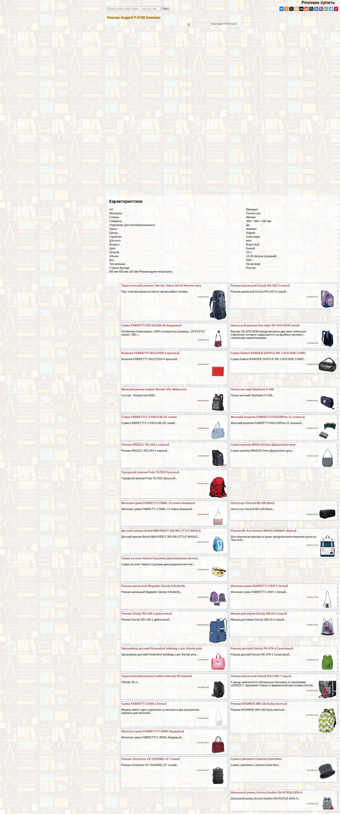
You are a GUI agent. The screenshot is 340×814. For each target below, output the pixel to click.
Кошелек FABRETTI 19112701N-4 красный (150, 353)
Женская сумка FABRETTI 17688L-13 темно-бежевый (158, 503)
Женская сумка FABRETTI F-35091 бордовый (152, 731)
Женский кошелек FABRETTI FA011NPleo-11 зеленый (268, 417)
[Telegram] (331, 9)
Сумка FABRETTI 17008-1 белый (143, 703)
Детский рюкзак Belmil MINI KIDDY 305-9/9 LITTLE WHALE (161, 530)
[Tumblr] (316, 9)
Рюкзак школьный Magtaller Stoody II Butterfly (153, 585)
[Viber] (321, 9)
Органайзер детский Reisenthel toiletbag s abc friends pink (161, 648)
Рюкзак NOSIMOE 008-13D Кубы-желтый (259, 703)
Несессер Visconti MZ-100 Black (253, 503)
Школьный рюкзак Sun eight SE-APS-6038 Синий (265, 325)
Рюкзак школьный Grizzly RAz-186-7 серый (261, 676)
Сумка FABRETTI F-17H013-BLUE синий (149, 417)
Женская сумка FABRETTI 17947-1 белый (259, 585)
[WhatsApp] (326, 9)
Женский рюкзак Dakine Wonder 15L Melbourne (154, 389)
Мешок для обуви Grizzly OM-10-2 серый (259, 613)
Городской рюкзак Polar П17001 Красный (150, 472)
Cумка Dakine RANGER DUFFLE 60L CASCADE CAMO (268, 353)
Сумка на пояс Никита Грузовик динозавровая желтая (159, 558)
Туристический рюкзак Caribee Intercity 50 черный (156, 676)
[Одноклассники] (286, 9)
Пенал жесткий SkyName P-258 (252, 389)
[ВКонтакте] (281, 9)
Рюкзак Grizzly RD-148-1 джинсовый (146, 613)
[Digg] (301, 9)
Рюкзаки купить (320, 2)
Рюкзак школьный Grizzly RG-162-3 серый (260, 285)
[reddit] (306, 9)
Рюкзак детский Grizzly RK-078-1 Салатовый (262, 648)
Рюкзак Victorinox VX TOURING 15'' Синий (150, 759)
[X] (291, 9)
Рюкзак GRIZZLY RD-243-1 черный (145, 444)
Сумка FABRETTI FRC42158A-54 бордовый (151, 325)
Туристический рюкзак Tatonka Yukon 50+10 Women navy (161, 285)
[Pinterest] (336, 9)
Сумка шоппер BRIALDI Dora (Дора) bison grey (263, 444)
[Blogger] (296, 9)
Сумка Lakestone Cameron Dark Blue (256, 759)
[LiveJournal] (311, 9)
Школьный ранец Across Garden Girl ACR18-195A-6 (266, 792)
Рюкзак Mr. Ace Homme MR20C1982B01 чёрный (263, 530)
